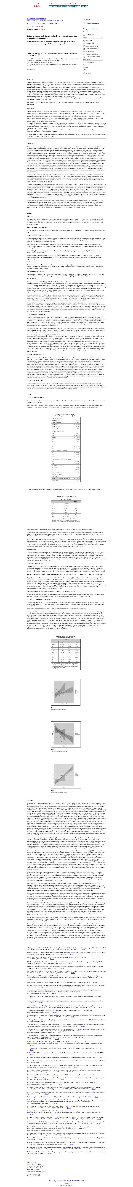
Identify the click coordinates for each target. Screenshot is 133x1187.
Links (82, 949)
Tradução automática (92, 54)
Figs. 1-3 (67, 628)
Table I (29, 405)
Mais (86, 67)
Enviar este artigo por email (93, 57)
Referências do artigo (92, 46)
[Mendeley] (84, 67)
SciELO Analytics (90, 35)
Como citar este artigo (92, 49)
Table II (98, 489)
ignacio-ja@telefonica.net (38, 1171)
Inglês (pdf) (89, 40)
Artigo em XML (90, 43)
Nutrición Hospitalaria (36, 19)
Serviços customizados (92, 23)
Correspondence (31, 69)
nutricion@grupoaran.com (66, 1185)
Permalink (88, 73)
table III (81, 625)
